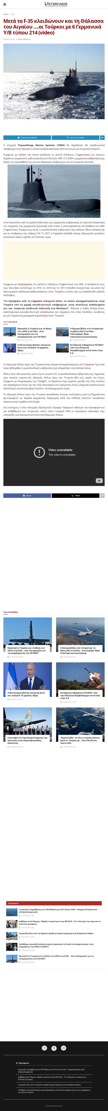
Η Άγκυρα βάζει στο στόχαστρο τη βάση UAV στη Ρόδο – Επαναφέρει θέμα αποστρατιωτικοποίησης (86, 332)
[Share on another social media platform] (102, 137)
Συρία (36, 401)
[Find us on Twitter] (54, 1048)
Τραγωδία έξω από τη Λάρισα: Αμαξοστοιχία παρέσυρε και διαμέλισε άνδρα (56, 933)
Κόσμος (27, 39)
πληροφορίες (25, 284)
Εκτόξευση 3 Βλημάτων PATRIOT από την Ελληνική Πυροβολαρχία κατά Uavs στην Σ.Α (87, 349)
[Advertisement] (54, 128)
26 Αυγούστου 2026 (69, 747)
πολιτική (44, 308)
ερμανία (37, 301)
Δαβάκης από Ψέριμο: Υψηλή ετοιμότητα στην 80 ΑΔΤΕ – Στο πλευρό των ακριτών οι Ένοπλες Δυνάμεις (52, 1078)
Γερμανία (58, 233)
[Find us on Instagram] (63, 1048)
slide (12, 14)
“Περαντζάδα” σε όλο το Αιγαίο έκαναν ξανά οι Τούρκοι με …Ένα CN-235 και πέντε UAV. (80, 740)
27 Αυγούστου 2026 (26, 340)
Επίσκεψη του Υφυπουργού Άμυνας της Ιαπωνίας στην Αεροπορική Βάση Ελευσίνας (27, 740)
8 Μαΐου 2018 (9, 39)
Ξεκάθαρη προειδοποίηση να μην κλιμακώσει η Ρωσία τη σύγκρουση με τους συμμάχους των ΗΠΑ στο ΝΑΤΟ (54, 1091)
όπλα (59, 301)
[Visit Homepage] (56, 4)
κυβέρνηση (93, 158)
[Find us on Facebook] (44, 1048)
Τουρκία (58, 291)
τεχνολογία (40, 315)
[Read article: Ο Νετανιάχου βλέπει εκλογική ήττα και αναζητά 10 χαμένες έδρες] (9, 348)
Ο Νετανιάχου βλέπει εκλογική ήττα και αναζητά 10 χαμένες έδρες (33, 348)
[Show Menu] (4, 4)
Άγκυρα (26, 148)
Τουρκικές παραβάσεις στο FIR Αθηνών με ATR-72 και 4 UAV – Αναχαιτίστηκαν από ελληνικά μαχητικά (51, 1070)
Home (5, 14)
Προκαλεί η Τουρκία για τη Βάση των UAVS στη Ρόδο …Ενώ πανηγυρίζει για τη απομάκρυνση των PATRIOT (34, 332)
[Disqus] (54, 790)
